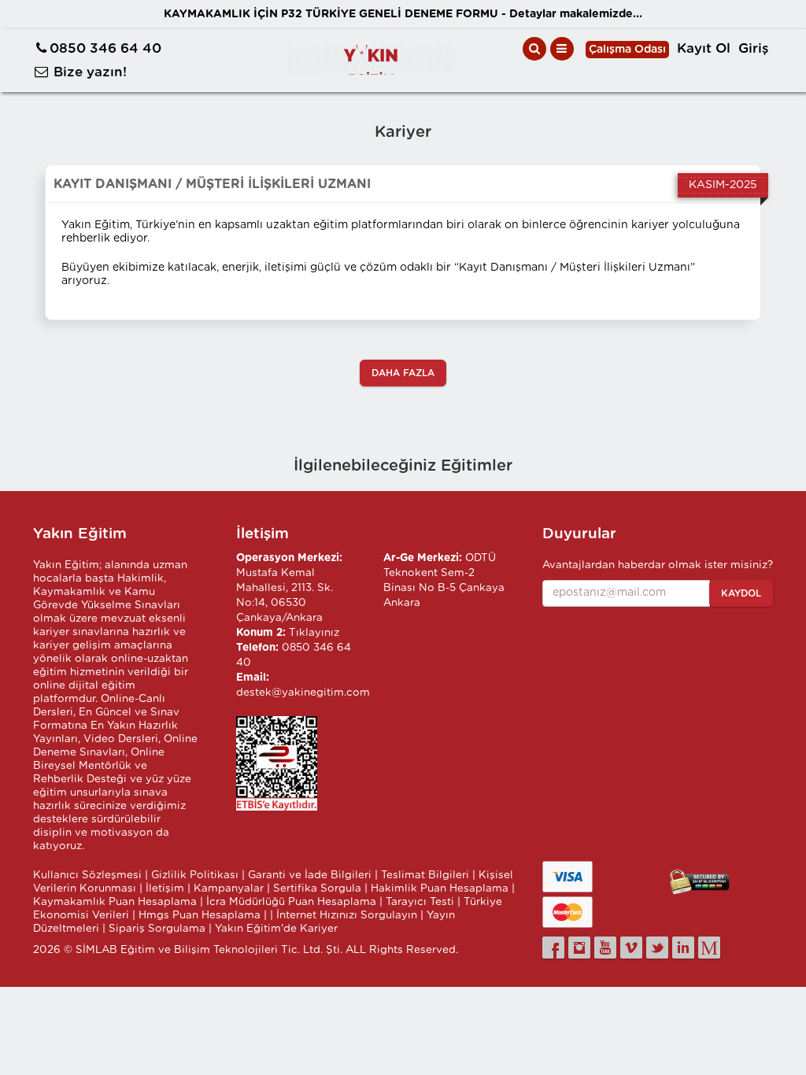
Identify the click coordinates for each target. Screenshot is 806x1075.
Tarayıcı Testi (420, 901)
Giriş (753, 48)
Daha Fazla (403, 373)
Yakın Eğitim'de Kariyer (276, 928)
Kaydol (741, 593)
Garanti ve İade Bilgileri (310, 875)
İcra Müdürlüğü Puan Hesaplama (291, 901)
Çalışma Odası (627, 49)
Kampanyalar (229, 888)
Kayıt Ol (703, 48)
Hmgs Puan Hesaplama (200, 915)
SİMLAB (96, 949)
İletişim (165, 888)
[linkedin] (683, 947)
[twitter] (657, 947)
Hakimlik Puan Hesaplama (439, 888)
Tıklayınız (314, 632)
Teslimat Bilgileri (425, 875)
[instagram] (579, 947)
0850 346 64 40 (105, 48)
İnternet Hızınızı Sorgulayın (346, 915)
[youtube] (605, 947)
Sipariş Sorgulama (157, 928)
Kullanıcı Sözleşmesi (87, 875)
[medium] (709, 947)
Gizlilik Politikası (194, 875)
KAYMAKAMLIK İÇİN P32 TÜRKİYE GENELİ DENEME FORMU (403, 14)
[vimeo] (631, 947)
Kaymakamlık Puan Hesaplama (115, 901)
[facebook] (553, 947)
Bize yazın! (90, 72)
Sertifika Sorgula (317, 888)
